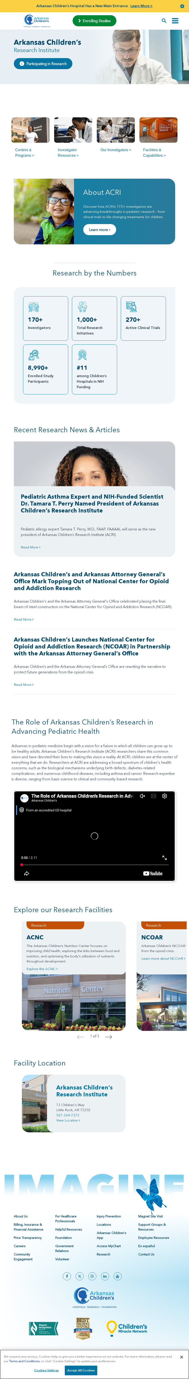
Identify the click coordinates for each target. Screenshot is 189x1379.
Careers (20, 1246)
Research (103, 1254)
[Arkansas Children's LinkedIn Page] (105, 1276)
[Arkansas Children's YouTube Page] (118, 1276)
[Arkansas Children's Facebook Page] (67, 1276)
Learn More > (141, 6)
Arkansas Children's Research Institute (84, 1091)
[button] (182, 6)
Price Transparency (28, 1238)
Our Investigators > (115, 150)
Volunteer (62, 1259)
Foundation (63, 1238)
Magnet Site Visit (150, 1216)
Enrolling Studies (96, 20)
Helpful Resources (68, 1229)
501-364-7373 (67, 1115)
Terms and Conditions (24, 1361)
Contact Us (146, 1254)
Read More (30, 547)
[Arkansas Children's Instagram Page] (92, 1276)
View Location (67, 1120)
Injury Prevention (109, 1216)
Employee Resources (153, 1238)
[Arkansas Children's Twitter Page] (80, 1276)
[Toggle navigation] (175, 21)
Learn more (99, 229)
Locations (104, 1224)
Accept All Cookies (81, 1370)
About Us (21, 1216)
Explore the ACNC (41, 969)
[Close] (182, 1357)
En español (146, 1246)
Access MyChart (109, 1246)
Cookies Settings (46, 1370)
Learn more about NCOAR (162, 958)
